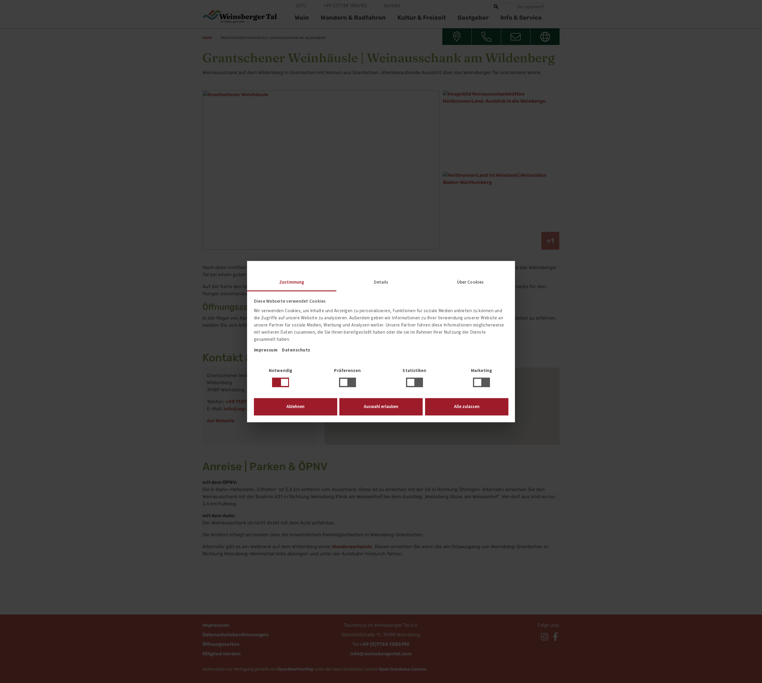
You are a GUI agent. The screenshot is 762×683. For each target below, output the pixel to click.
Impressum (266, 350)
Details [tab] (381, 282)
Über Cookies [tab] (470, 282)
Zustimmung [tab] (292, 282)
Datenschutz (296, 350)
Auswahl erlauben (381, 407)
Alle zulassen (467, 407)
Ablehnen (295, 407)
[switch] (347, 382)
